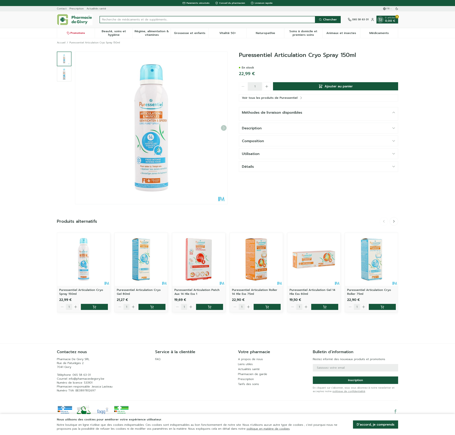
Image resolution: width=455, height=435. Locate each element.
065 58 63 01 (82, 375)
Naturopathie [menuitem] (270, 34)
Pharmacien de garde (252, 374)
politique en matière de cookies (268, 429)
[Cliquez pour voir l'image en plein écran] (151, 128)
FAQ (157, 359)
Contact (62, 8)
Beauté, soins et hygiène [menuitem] (117, 33)
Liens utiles (245, 364)
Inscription (355, 380)
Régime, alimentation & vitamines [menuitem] (152, 33)
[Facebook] (395, 411)
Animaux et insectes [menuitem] (343, 34)
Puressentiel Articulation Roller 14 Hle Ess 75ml (254, 292)
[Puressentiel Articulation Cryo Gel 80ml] (141, 259)
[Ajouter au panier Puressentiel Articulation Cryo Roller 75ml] (382, 307)
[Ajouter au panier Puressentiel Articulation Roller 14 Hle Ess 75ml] (267, 307)
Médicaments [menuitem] (383, 34)
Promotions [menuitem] (77, 33)
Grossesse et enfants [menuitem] (191, 34)
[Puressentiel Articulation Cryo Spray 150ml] (83, 259)
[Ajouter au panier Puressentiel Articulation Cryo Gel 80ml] (151, 307)
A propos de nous (250, 359)
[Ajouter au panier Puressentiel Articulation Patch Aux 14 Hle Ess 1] (209, 307)
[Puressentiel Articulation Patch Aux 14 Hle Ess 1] (198, 259)
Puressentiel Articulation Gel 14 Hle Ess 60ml (312, 292)
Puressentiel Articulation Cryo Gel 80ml (139, 292)
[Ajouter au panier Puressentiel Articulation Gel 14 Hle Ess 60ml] (324, 307)
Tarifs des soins (248, 384)
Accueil (61, 42)
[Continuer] (224, 128)
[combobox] (207, 19)
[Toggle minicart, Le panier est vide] (380, 19)
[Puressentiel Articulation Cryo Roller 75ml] (371, 259)
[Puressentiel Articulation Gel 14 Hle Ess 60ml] (313, 259)
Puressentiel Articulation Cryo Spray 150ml (81, 292)
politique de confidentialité (349, 391)
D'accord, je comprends (375, 424)
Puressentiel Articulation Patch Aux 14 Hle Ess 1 (197, 292)
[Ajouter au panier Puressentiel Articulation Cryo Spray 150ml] (94, 307)
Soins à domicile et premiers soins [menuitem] (305, 33)
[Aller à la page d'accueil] (74, 19)
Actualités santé (96, 8)
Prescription (76, 8)
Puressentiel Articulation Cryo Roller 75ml (369, 292)
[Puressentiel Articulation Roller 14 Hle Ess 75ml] (256, 259)
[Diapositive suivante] (394, 221)
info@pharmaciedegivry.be (86, 379)
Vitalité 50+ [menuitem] (232, 34)
